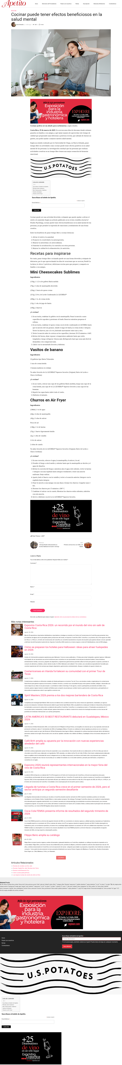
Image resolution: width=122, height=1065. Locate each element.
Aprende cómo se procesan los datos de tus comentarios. (71, 617)
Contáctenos (112, 3)
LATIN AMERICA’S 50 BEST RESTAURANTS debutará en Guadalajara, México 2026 (66, 718)
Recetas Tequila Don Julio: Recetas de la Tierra (26, 868)
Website (32, 602)
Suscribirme (67, 946)
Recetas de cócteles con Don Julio (22, 866)
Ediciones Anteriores (99, 3)
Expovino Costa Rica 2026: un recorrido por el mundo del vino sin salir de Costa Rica (64, 626)
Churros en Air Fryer (37, 193)
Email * (32, 594)
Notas (77, 3)
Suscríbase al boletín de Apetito (73, 936)
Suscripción (86, 3)
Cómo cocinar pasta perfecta (21, 872)
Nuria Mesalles (20, 24)
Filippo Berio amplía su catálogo (42, 835)
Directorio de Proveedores (49, 3)
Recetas (13, 10)
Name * (32, 587)
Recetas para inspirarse (38, 188)
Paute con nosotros (66, 3)
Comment (33, 563)
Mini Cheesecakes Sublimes (40, 190)
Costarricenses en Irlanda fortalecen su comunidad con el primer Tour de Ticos (64, 672)
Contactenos (6, 945)
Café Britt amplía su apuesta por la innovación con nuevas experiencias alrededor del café (64, 742)
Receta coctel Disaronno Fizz (21, 870)
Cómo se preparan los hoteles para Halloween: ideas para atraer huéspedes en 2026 (66, 648)
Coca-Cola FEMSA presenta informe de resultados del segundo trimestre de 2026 (66, 812)
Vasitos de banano (37, 192)
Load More (61, 857)
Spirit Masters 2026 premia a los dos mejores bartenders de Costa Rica (63, 695)
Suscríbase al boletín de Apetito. (41, 186)
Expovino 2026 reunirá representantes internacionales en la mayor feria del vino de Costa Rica (65, 766)
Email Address (36, 202)
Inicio (36, 3)
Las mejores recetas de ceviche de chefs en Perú (26, 875)
